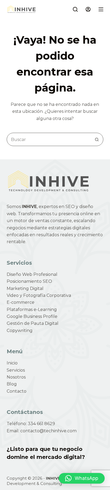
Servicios (16, 370)
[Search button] (96, 139)
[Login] (88, 9)
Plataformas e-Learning (32, 309)
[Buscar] (75, 9)
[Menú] (101, 9)
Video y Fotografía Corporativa (39, 295)
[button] (82, 478)
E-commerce (20, 302)
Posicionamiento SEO (29, 281)
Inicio (12, 363)
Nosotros (16, 377)
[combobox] (49, 139)
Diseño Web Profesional (32, 274)
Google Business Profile (32, 316)
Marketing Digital (25, 288)
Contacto (16, 391)
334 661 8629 (41, 423)
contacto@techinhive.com (48, 430)
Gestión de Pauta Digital (32, 323)
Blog (12, 384)
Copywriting (20, 330)
